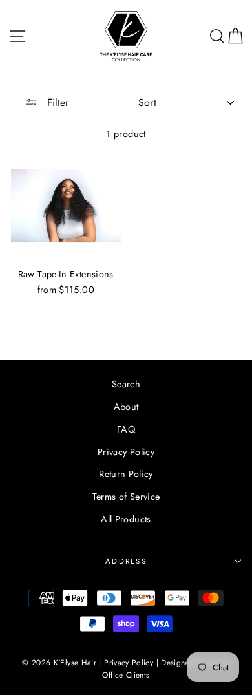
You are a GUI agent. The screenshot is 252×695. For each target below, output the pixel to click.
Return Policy (126, 473)
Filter (56, 102)
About (126, 406)
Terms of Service (126, 496)
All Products (126, 519)
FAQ (126, 429)
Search (126, 384)
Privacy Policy (126, 451)
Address (126, 561)
